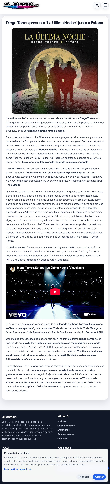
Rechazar (84, 477)
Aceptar (99, 477)
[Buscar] (97, 5)
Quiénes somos (65, 434)
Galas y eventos (66, 425)
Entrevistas (63, 429)
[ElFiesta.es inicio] (20, 5)
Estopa (60, 130)
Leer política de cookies (17, 469)
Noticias (61, 421)
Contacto (62, 438)
